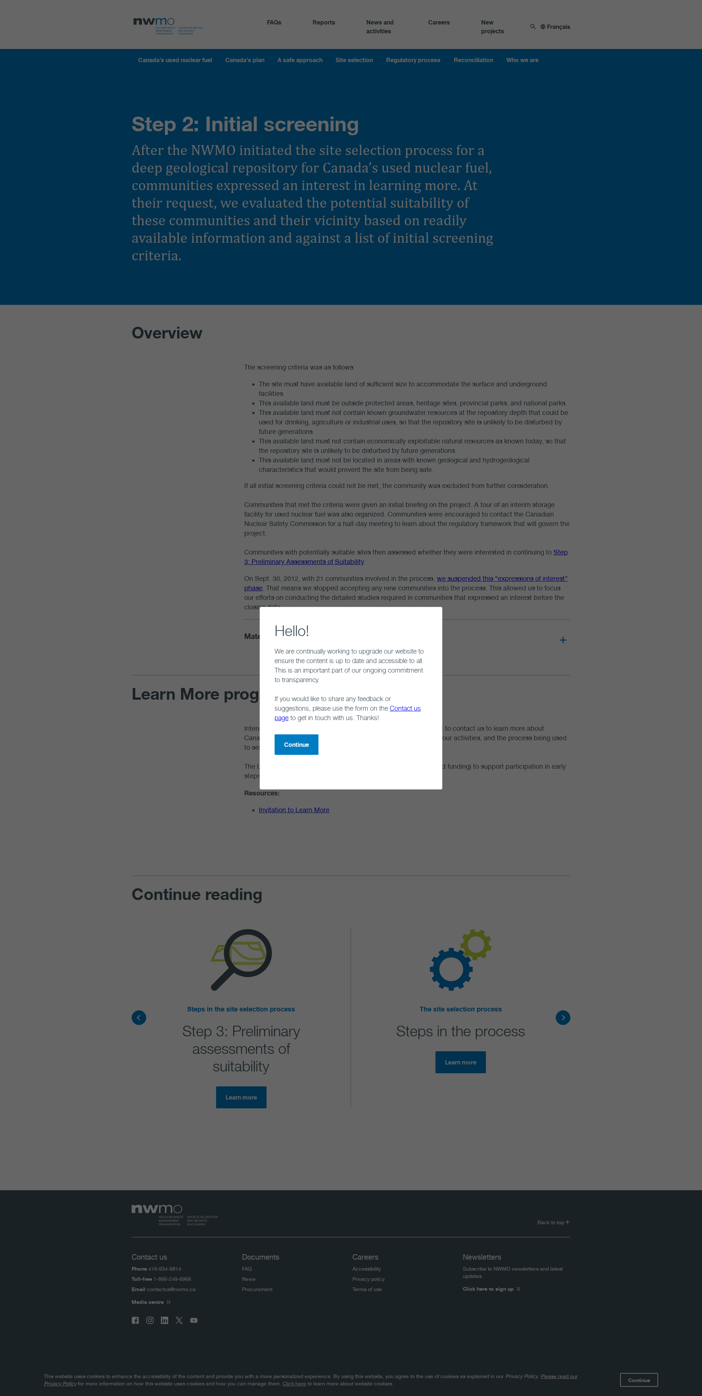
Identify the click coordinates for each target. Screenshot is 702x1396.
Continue (296, 744)
